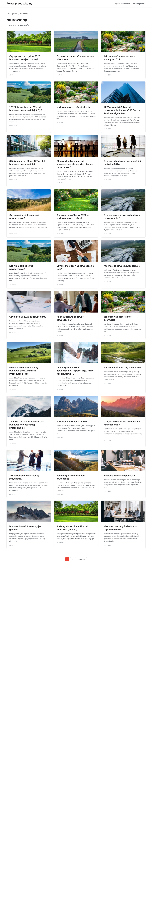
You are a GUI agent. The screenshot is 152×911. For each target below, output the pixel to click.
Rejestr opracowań (122, 3)
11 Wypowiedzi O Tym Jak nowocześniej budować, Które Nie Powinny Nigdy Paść (122, 110)
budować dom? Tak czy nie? (72, 421)
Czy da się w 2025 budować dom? (27, 316)
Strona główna (139, 3)
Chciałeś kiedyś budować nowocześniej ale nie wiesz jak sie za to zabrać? (75, 164)
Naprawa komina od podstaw (119, 475)
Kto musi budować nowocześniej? (122, 266)
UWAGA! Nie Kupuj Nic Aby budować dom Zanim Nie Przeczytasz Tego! (23, 370)
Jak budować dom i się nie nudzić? (122, 367)
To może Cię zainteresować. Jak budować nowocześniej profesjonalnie (26, 424)
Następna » (81, 559)
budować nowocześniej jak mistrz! (75, 107)
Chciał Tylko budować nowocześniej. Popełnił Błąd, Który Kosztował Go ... (75, 370)
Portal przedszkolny (19, 3)
